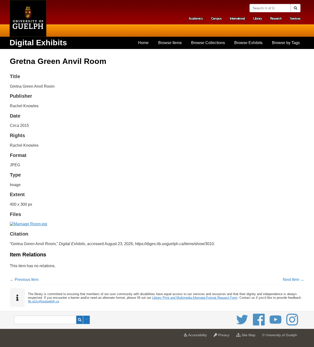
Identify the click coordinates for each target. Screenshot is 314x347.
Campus (216, 18)
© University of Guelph (279, 335)
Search (79, 320)
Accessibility (198, 336)
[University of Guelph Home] (28, 18)
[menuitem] (143, 43)
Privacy (224, 336)
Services (295, 18)
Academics (195, 18)
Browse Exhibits (248, 43)
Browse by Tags (286, 43)
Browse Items (170, 43)
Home (143, 43)
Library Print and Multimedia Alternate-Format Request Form (194, 297)
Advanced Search (86, 320)
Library (257, 18)
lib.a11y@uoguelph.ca (43, 301)
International (237, 18)
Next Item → (293, 279)
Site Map (249, 336)
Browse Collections (208, 43)
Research (276, 18)
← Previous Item (24, 279)
